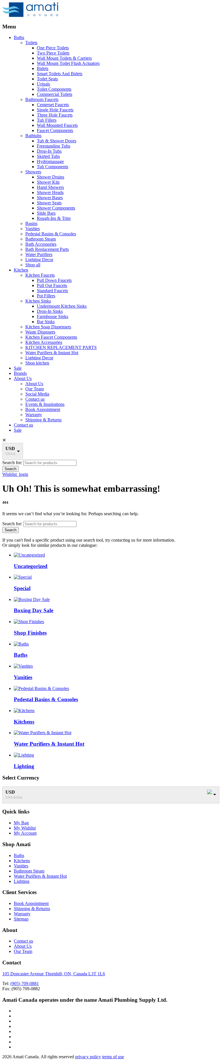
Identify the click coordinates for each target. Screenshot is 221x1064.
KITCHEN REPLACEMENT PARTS (61, 347)
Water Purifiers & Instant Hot (51, 352)
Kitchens (22, 860)
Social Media (37, 394)
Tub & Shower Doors (56, 140)
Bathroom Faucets (41, 99)
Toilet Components (54, 89)
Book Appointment (42, 409)
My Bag (21, 822)
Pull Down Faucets (54, 280)
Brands (20, 373)
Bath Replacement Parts (47, 249)
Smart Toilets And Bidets (59, 73)
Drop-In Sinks (50, 311)
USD (10, 448)
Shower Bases (50, 197)
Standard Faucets (52, 290)
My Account (25, 833)
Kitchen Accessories (43, 342)
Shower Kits (48, 182)
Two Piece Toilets (53, 53)
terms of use (113, 1056)
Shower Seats (49, 202)
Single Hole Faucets (55, 109)
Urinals (43, 84)
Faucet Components (55, 130)
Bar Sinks (46, 321)
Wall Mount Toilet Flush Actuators (68, 63)
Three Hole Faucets (55, 115)
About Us (23, 378)
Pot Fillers (46, 295)
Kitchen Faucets (40, 275)
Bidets (42, 68)
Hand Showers (50, 187)
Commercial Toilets (54, 94)
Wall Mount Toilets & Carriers (64, 58)
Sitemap (21, 918)
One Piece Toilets (53, 47)
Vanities (32, 228)
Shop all (32, 264)
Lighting (21, 881)
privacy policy (88, 1056)
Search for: (12, 462)
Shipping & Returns (43, 419)
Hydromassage (50, 161)
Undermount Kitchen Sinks (62, 306)
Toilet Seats (47, 78)
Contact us (35, 399)
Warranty (33, 414)
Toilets (31, 42)
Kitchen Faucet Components (51, 337)
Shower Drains (50, 177)
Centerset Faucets (53, 104)
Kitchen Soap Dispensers (48, 326)
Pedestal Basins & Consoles (50, 233)
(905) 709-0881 (24, 983)
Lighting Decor (39, 259)
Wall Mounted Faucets (57, 125)
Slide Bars (46, 213)
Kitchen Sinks (38, 301)
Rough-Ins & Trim (54, 218)
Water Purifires (38, 254)
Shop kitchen (37, 363)
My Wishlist (25, 827)
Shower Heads (50, 192)
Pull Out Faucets (52, 285)
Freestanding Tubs (53, 146)
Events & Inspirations (44, 404)
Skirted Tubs (48, 156)
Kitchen (21, 270)
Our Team (34, 388)
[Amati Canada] (30, 15)
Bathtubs (33, 135)
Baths (19, 37)
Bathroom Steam (40, 239)
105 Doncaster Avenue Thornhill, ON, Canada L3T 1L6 (53, 973)
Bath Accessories (40, 244)
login (23, 474)
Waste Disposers (40, 332)
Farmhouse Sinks (52, 316)
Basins (31, 223)
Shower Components (56, 208)
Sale (18, 368)
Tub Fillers (46, 120)
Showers (33, 171)
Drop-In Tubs (49, 151)
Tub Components (52, 166)
